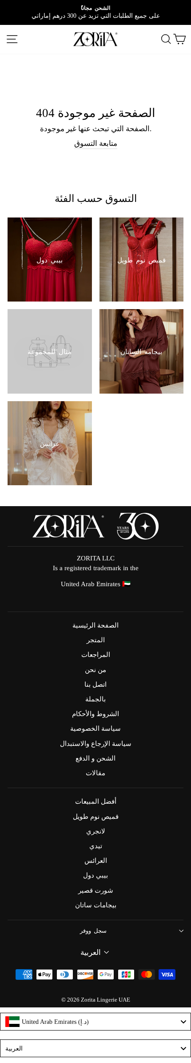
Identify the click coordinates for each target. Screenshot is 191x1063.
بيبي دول (95, 875)
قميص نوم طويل (96, 816)
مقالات (95, 773)
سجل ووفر (93, 930)
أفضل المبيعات (95, 801)
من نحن (95, 669)
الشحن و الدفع (95, 758)
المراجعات (95, 654)
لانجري (95, 831)
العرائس (95, 860)
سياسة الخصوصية (95, 728)
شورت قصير (95, 890)
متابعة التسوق (95, 143)
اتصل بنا (95, 684)
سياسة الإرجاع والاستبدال (95, 743)
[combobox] (95, 1022)
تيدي (95, 846)
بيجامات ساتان (95, 905)
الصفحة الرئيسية (95, 625)
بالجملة (95, 699)
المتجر (96, 640)
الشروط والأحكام (95, 713)
